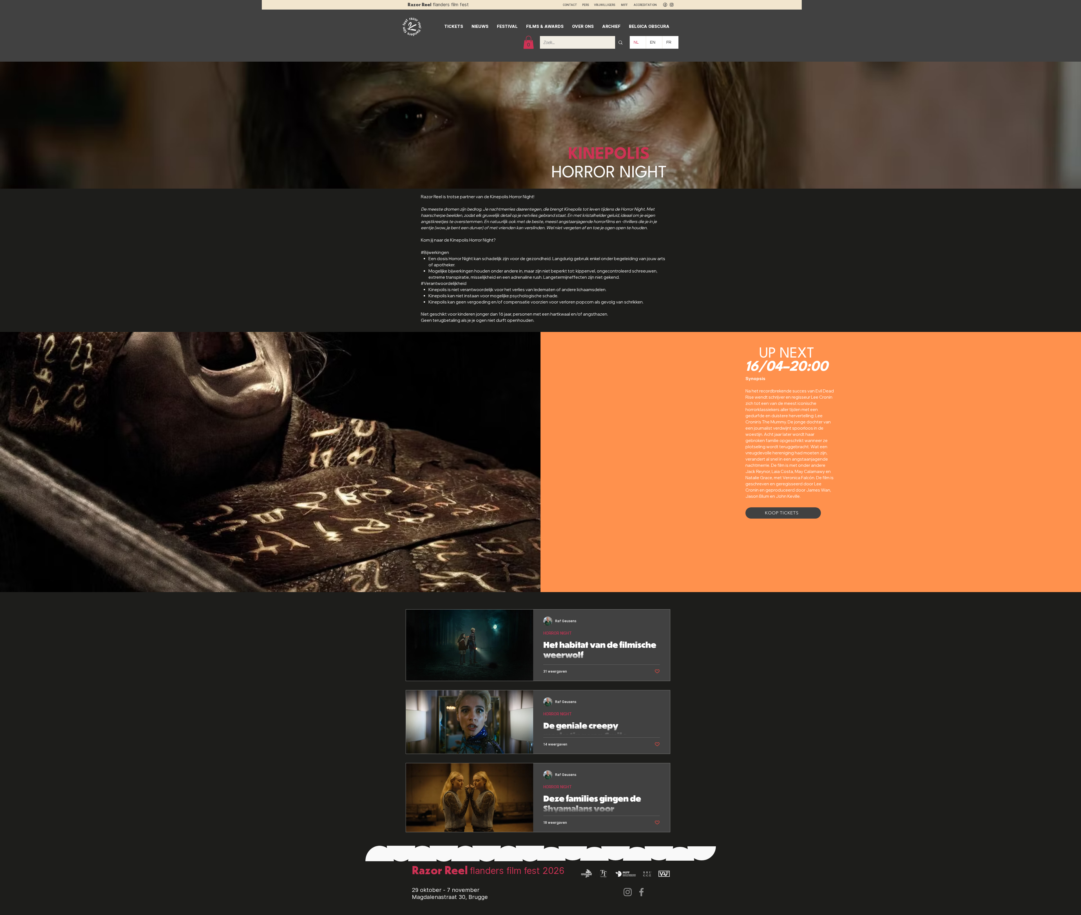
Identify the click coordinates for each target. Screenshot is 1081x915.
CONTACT (570, 4)
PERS (585, 4)
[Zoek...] (620, 42)
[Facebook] (641, 892)
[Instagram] (627, 892)
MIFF (627, 4)
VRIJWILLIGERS (604, 4)
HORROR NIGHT (557, 633)
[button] (528, 42)
